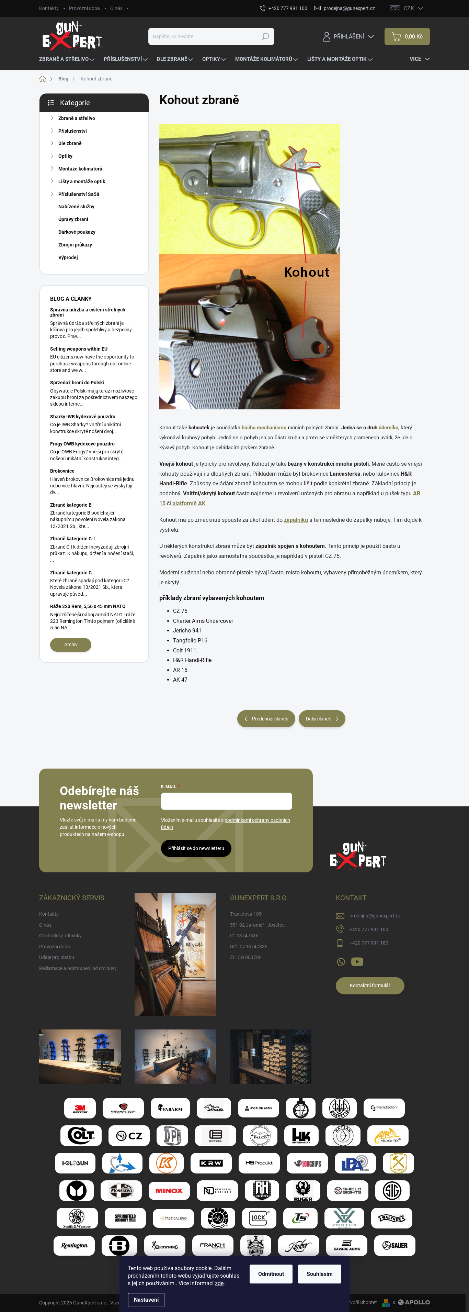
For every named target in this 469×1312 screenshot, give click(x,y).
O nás (116, 8)
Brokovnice (62, 471)
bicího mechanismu (265, 428)
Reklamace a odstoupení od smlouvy (78, 968)
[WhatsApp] (341, 960)
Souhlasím (320, 1274)
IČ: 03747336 (244, 935)
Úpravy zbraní (73, 219)
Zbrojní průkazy (75, 244)
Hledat (266, 36)
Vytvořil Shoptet (360, 1302)
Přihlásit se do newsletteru (196, 848)
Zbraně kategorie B (71, 505)
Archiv (71, 644)
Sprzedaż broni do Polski (77, 382)
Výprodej (68, 257)
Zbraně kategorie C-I (72, 538)
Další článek (318, 718)
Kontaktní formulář (370, 985)
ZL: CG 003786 (246, 957)
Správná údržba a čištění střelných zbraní (87, 312)
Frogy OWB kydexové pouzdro (82, 443)
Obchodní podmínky (60, 935)
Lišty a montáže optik (81, 181)
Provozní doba (84, 8)
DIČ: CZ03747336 (248, 946)
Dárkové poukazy (76, 232)
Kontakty (49, 8)
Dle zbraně (70, 143)
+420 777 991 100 (369, 929)
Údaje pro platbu (56, 957)
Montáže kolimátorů (80, 169)
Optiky (65, 156)
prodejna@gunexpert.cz (375, 915)
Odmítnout (271, 1274)
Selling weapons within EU (78, 349)
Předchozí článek (270, 718)
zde (219, 1283)
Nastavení (146, 1300)
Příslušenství (72, 131)
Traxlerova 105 (246, 914)
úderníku (388, 428)
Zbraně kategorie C (71, 572)
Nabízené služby (76, 206)
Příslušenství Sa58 (78, 194)
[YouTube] (357, 960)
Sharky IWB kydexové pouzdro (82, 416)
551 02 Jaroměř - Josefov (257, 925)
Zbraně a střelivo (76, 118)
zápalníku (296, 520)
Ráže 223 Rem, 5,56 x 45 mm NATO (88, 606)
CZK (409, 8)
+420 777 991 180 (369, 943)
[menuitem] (67, 59)
